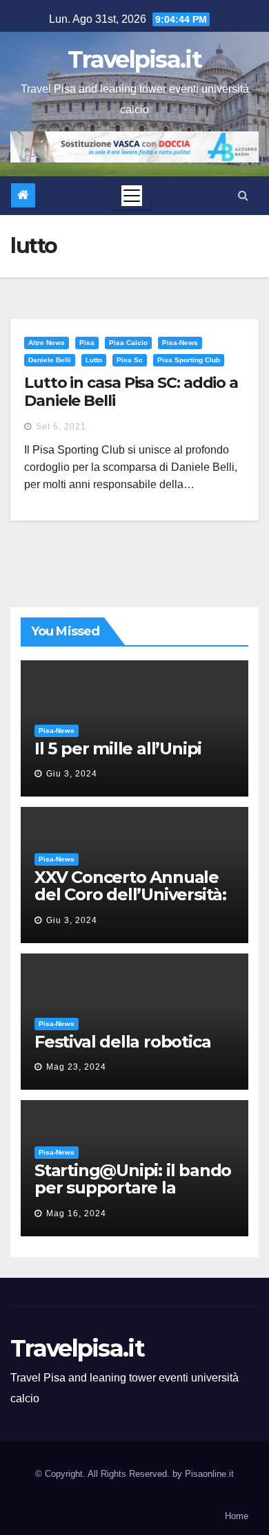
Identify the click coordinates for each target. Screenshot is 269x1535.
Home (236, 1516)
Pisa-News (180, 342)
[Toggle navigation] (131, 196)
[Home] (23, 195)
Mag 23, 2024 (76, 1067)
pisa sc (130, 360)
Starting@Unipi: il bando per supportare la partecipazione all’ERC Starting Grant (132, 1196)
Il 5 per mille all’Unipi (117, 748)
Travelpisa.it (134, 59)
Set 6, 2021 (61, 426)
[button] (243, 195)
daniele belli (49, 360)
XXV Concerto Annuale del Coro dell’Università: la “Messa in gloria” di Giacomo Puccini (130, 903)
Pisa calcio (128, 342)
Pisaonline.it (209, 1474)
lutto (94, 360)
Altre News (46, 342)
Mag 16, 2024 (76, 1213)
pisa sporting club (188, 360)
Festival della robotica (122, 1042)
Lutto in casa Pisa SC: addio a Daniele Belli (131, 391)
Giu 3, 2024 (71, 774)
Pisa (86, 342)
